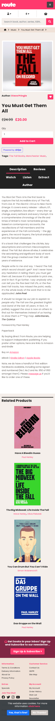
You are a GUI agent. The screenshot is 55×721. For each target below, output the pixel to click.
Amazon (14, 352)
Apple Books (33, 358)
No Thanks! (39, 712)
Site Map (33, 674)
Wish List (33, 695)
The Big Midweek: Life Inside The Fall (27, 510)
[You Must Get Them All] (27, 67)
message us (34, 373)
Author (27, 185)
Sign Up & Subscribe (26, 651)
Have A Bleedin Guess (27, 453)
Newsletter (34, 698)
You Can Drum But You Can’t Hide (27, 566)
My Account (34, 688)
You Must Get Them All (32, 29)
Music (13, 29)
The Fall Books (17, 156)
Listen (27, 177)
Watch (11, 177)
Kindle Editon (17, 358)
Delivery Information (11, 671)
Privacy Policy (8, 678)
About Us (6, 674)
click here (34, 706)
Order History (35, 691)
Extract (43, 177)
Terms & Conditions (11, 667)
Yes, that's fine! (18, 712)
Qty (4, 128)
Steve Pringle (19, 95)
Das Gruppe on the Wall (27, 623)
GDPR (31, 671)
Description (18, 169)
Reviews (39, 169)
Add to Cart (27, 141)
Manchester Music (36, 156)
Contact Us (34, 667)
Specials (6, 688)
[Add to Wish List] (50, 96)
